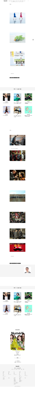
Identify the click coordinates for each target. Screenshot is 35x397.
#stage (12, 77)
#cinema (10, 267)
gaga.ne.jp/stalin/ (12, 260)
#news (10, 77)
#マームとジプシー (15, 77)
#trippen (18, 77)
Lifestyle (12, 338)
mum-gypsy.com (12, 73)
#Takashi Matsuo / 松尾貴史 (14, 267)
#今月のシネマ (19, 267)
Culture (10, 4)
